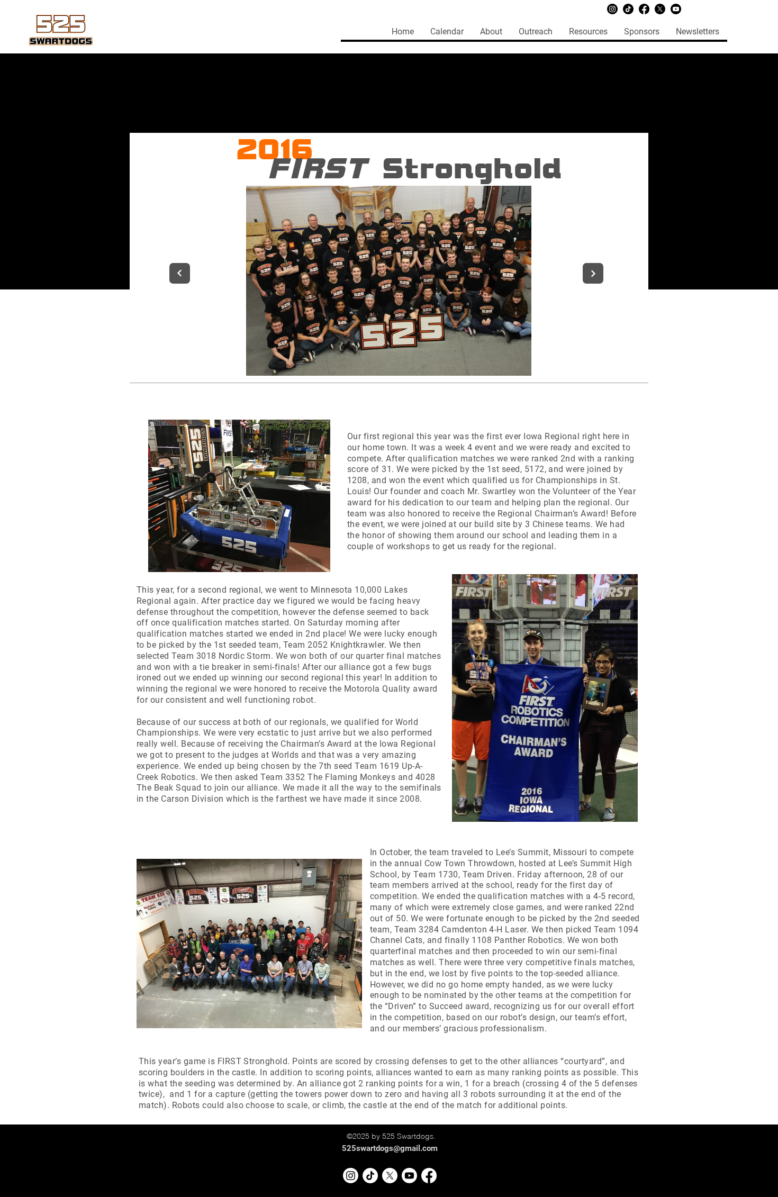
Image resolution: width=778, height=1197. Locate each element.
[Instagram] (612, 9)
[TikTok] (628, 9)
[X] (660, 9)
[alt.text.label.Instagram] (350, 1175)
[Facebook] (644, 9)
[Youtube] (676, 9)
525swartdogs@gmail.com (390, 1148)
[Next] (593, 273)
